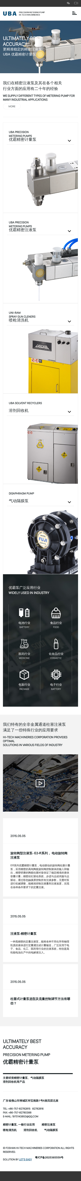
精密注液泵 (48, 1124)
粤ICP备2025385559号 (49, 1157)
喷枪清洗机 (10, 1130)
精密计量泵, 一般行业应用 (19, 1124)
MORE (11, 106)
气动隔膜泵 (51, 1130)
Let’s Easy (25, 1159)
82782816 (38, 1108)
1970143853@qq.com (25, 1116)
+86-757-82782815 (19, 1108)
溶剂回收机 (30, 1130)
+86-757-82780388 (19, 1112)
